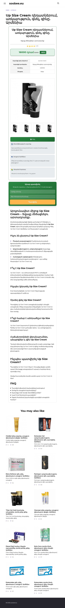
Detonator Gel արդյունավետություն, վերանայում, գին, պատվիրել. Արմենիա (44, 438)
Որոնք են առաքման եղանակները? (24, 390)
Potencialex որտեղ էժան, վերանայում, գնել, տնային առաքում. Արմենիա (43, 584)
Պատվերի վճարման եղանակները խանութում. (28, 388)
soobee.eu (16, 3)
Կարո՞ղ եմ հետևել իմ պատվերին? (24, 395)
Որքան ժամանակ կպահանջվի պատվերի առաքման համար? (30, 398)
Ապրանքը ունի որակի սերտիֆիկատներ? (26, 393)
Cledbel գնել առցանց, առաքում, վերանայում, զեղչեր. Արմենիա (17, 437)
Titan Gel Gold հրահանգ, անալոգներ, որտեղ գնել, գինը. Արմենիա (17, 512)
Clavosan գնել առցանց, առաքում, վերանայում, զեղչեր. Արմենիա (46, 511)
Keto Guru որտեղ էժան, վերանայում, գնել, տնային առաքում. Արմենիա (43, 548)
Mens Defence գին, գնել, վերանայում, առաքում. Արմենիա (17, 475)
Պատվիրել (32, 202)
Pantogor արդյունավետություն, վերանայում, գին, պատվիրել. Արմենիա (45, 476)
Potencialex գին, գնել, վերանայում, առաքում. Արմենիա (17, 583)
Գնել (33, 139)
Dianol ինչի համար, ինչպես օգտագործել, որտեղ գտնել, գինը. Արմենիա (18, 548)
